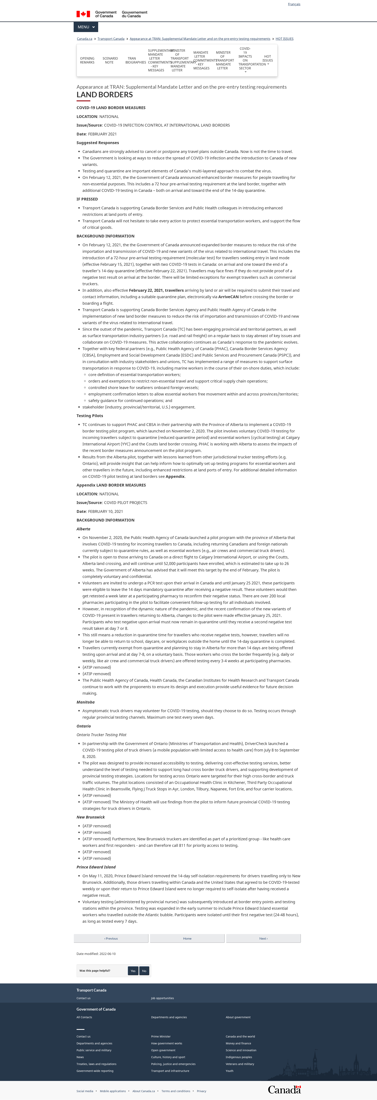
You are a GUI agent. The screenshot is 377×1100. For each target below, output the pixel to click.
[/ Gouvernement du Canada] (112, 14)
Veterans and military (240, 1064)
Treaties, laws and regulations (96, 1064)
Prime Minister (161, 1036)
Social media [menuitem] (85, 1091)
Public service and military (94, 1050)
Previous (111, 938)
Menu (84, 26)
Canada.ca (84, 39)
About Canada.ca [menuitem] (144, 1091)
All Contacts (84, 1017)
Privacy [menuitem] (201, 1091)
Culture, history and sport (168, 1057)
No (144, 971)
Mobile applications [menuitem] (113, 1091)
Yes (133, 971)
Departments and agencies (169, 1017)
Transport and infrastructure (170, 1071)
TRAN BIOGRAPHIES (133, 60)
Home (187, 938)
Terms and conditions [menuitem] (176, 1091)
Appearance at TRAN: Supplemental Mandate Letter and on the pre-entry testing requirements (200, 39)
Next (263, 938)
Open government (163, 1050)
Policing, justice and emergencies (173, 1064)
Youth (229, 1071)
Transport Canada (111, 39)
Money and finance (238, 1043)
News (80, 1057)
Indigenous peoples (239, 1057)
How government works (166, 1043)
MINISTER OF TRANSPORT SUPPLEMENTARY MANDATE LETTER (178, 60)
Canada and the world (240, 1036)
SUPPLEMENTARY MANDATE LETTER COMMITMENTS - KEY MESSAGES (155, 60)
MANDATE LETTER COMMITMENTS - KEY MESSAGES (201, 60)
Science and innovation (241, 1050)
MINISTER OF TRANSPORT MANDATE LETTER (223, 60)
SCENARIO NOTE (110, 60)
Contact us (84, 998)
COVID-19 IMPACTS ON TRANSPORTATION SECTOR (246, 58)
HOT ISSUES (285, 39)
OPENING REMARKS (87, 60)
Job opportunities (162, 998)
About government (238, 1017)
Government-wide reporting (95, 1071)
